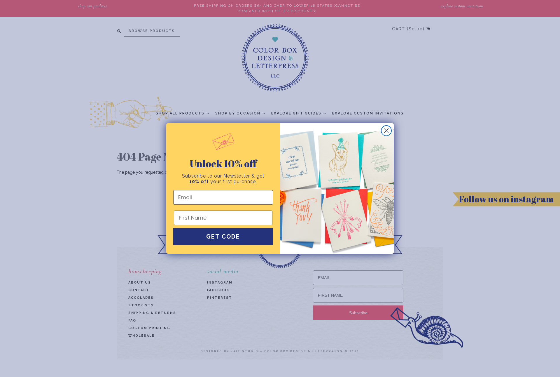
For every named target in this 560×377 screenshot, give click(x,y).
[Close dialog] (386, 131)
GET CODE (223, 236)
